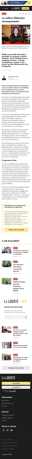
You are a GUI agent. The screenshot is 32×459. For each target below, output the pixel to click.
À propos (4, 406)
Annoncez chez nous (7, 403)
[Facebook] (3, 431)
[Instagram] (7, 431)
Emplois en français (7, 418)
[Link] (29, 14)
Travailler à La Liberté (8, 415)
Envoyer (24, 317)
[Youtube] (11, 431)
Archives (4, 420)
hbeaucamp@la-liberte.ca (13, 79)
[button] (3, 8)
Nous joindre (5, 400)
